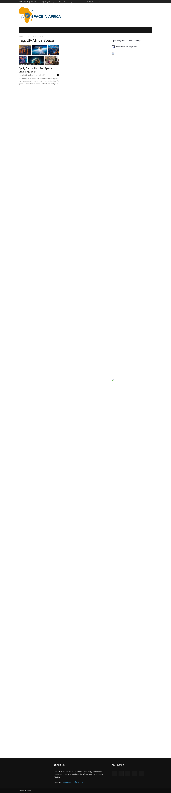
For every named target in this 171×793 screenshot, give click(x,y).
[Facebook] (114, 773)
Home (21, 37)
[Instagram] (121, 773)
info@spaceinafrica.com (73, 782)
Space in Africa (60, 771)
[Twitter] (134, 773)
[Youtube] (141, 773)
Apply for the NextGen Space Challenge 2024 (35, 70)
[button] (147, 30)
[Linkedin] (127, 773)
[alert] (132, 46)
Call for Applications (25, 64)
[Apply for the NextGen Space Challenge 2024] (39, 55)
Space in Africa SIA (26, 75)
